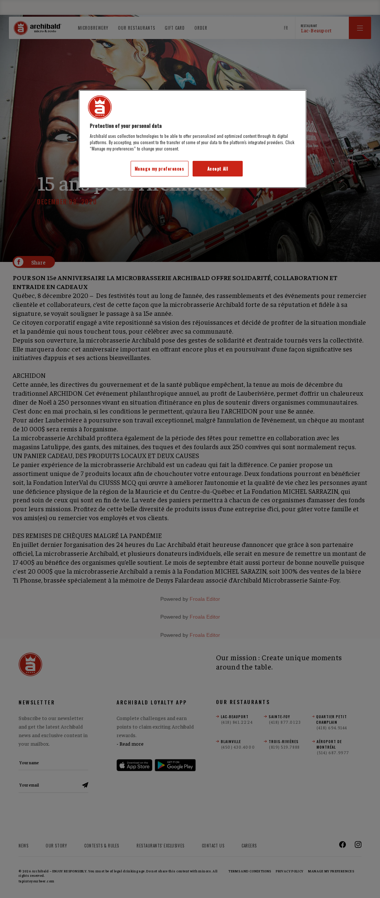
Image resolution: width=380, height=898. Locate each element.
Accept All (217, 168)
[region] (193, 139)
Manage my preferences (159, 168)
